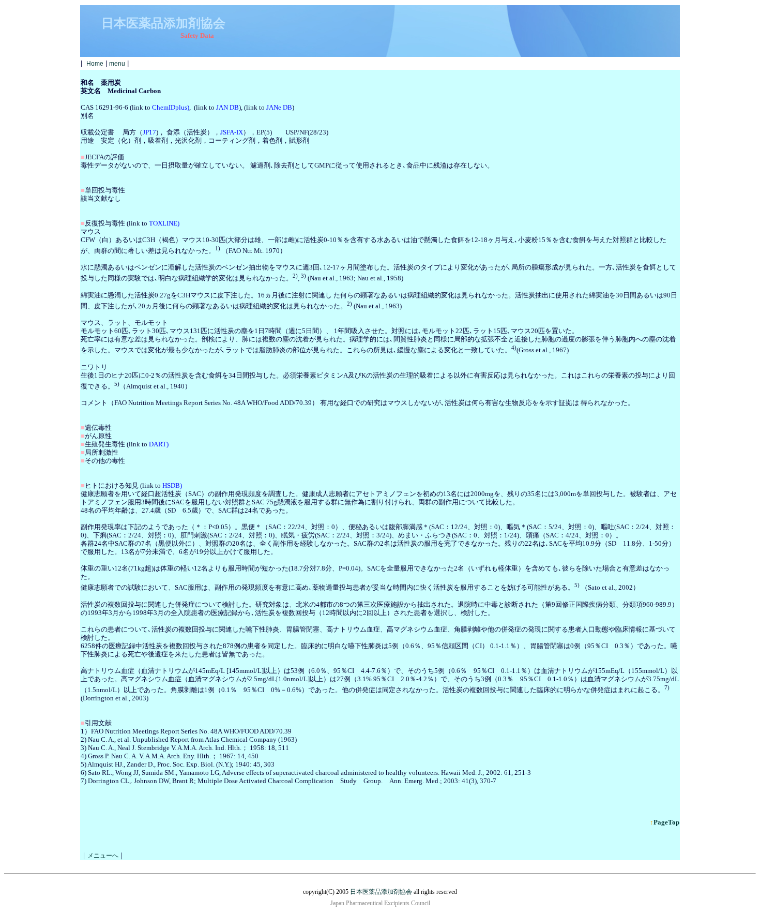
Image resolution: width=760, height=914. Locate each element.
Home (94, 63)
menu (117, 63)
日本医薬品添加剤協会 (381, 891)
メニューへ (102, 855)
